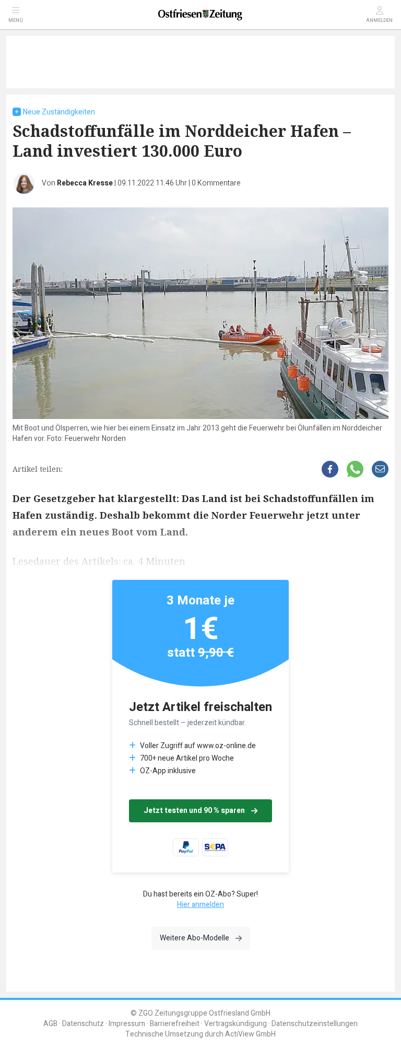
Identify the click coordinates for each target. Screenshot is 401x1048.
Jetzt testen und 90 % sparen (194, 810)
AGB (50, 1023)
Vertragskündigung (235, 1023)
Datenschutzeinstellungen (315, 1023)
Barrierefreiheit (174, 1023)
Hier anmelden (200, 904)
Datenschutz (83, 1023)
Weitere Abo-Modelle (194, 938)
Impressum (127, 1023)
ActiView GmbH (250, 1034)
